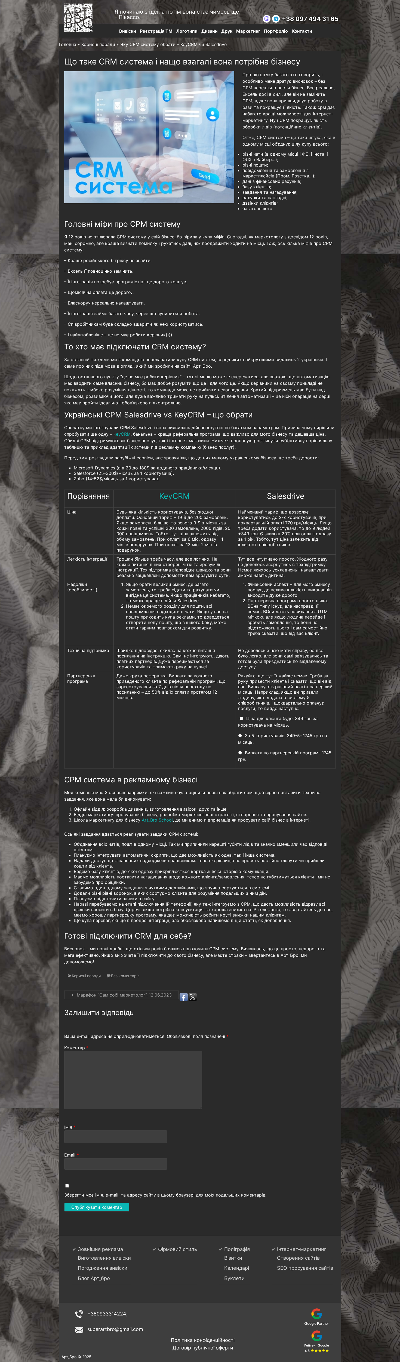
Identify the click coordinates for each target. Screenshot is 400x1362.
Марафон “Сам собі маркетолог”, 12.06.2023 (121, 995)
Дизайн (209, 31)
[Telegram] (276, 19)
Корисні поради (98, 44)
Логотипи (187, 31)
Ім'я (70, 1127)
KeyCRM (122, 434)
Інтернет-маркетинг (301, 1249)
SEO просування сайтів (305, 1268)
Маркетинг (248, 31)
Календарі (236, 1268)
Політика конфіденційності (203, 1340)
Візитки (233, 1258)
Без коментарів (125, 975)
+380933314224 (106, 1314)
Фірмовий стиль (177, 1249)
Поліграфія (237, 1249)
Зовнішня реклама (100, 1249)
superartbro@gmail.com (115, 1329)
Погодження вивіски (102, 1268)
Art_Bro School (157, 820)
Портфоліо (276, 31)
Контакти (302, 31)
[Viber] (266, 19)
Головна (67, 44)
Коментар (76, 1047)
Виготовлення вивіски (104, 1258)
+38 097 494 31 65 (310, 18)
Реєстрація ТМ (156, 31)
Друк (226, 31)
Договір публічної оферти (203, 1348)
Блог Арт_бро (94, 1278)
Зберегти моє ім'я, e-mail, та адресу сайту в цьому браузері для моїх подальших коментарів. (165, 1195)
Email (71, 1155)
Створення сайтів (298, 1258)
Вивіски (127, 31)
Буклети (234, 1278)
